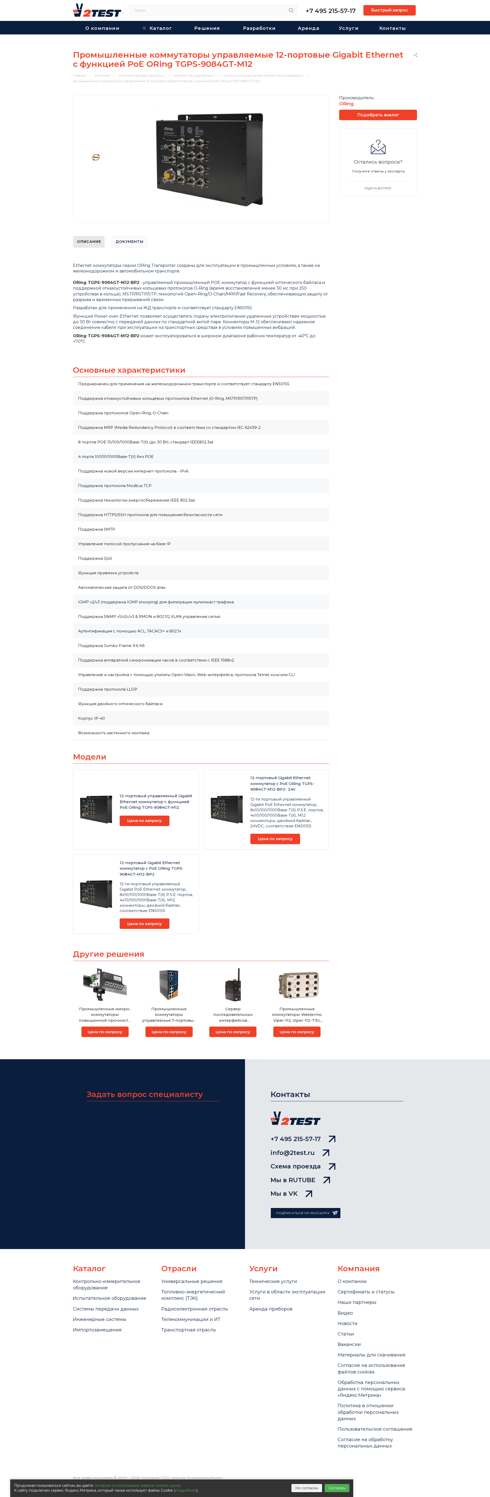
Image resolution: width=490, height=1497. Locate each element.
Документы (129, 241)
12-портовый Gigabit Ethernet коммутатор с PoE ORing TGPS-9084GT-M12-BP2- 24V (282, 783)
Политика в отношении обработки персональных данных (368, 1412)
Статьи (346, 1334)
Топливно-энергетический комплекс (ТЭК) (193, 1295)
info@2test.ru (293, 1152)
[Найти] (291, 10)
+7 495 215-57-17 (330, 11)
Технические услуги (273, 1281)
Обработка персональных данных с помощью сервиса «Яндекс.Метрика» (371, 1389)
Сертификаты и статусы (366, 1292)
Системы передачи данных (106, 1309)
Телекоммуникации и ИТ (190, 1319)
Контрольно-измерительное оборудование (106, 1285)
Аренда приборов (270, 1309)
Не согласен (306, 1488)
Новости (348, 1323)
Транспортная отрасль (188, 1330)
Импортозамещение (97, 1330)
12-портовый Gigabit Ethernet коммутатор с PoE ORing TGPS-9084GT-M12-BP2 (151, 868)
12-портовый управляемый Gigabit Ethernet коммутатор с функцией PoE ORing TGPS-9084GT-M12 (156, 801)
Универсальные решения (192, 1281)
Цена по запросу (144, 820)
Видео (345, 1313)
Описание (89, 241)
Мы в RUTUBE (293, 1180)
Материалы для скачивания (372, 1355)
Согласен (337, 1488)
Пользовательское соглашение (375, 1429)
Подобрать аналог (378, 115)
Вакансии (349, 1344)
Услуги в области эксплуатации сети (287, 1295)
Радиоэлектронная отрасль (194, 1309)
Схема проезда (296, 1166)
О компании (352, 1281)
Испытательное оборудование (109, 1298)
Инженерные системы (99, 1319)
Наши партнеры (357, 1302)
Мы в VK (284, 1193)
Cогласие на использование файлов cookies (371, 1369)
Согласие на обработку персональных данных (365, 1443)
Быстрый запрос (389, 10)
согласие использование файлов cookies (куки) (137, 1485)
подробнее (186, 1490)
